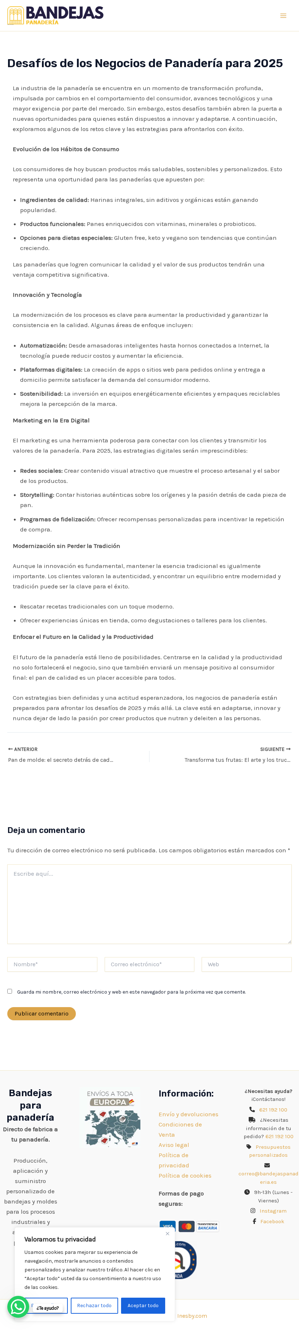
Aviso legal (174, 1144)
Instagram (273, 1211)
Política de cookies (185, 1175)
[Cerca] (167, 1233)
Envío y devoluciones (188, 1114)
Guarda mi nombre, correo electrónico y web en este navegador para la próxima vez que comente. (131, 992)
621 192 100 (273, 1109)
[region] (95, 1274)
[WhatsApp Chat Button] (18, 1307)
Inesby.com (192, 1315)
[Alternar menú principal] (283, 15)
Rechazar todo (94, 1305)
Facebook (272, 1221)
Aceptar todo (143, 1305)
